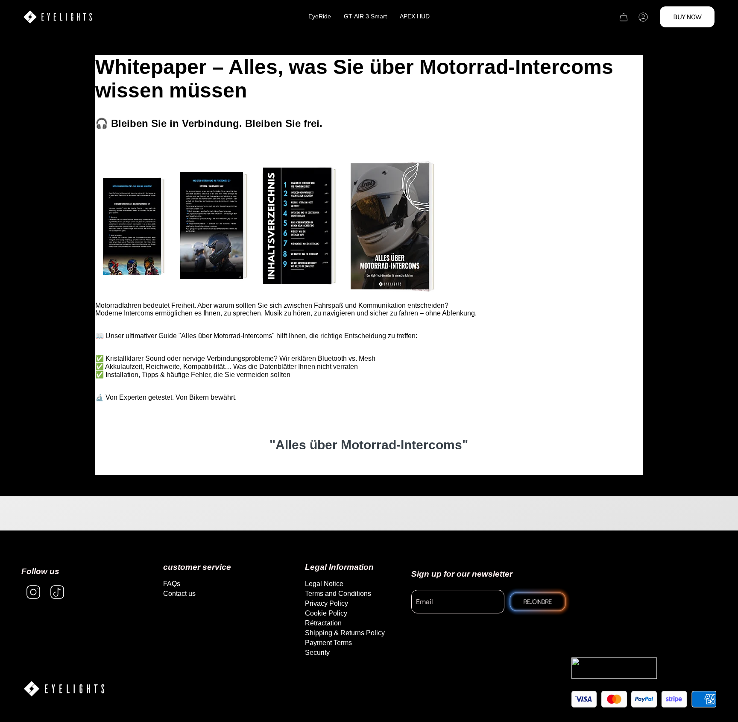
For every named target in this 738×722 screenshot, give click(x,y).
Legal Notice (324, 583)
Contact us (179, 593)
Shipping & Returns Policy (345, 633)
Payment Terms (328, 642)
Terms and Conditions (338, 593)
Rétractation (323, 623)
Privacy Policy (326, 603)
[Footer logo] (64, 688)
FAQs (171, 583)
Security (317, 652)
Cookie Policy (326, 613)
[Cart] (623, 17)
